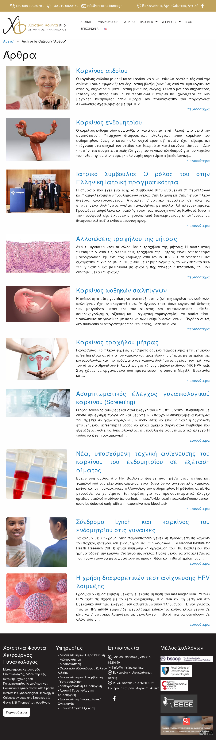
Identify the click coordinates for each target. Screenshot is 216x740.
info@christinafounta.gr (104, 5)
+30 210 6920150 (65, 5)
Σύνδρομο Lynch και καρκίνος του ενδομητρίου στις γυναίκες (143, 525)
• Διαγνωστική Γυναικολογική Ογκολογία (79, 701)
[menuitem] (86, 21)
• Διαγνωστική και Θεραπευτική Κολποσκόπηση (81, 657)
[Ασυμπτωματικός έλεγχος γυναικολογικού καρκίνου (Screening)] (38, 402)
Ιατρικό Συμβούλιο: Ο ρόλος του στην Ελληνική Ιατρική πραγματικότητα (143, 177)
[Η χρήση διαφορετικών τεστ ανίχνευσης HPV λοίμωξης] (36, 597)
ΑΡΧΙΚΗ (86, 22)
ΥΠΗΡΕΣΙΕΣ (169, 22)
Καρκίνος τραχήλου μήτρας (117, 342)
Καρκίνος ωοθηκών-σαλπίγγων (121, 290)
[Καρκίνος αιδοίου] (38, 87)
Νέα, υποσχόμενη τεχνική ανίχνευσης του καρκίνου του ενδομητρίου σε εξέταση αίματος (143, 461)
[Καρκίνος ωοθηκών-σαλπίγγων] (38, 303)
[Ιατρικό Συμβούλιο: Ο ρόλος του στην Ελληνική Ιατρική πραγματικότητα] (38, 190)
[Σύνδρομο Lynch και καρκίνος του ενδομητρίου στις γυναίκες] (36, 541)
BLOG (188, 22)
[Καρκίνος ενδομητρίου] (38, 139)
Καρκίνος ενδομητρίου (109, 122)
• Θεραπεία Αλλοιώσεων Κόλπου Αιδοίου (82, 670)
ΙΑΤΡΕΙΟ (129, 22)
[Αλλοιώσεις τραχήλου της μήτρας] (38, 253)
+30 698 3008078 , (30, 5)
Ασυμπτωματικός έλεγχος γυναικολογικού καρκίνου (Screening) (143, 397)
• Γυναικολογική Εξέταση (76, 708)
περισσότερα (198, 109)
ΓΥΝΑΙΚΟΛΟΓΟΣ (107, 22)
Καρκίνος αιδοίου (102, 70)
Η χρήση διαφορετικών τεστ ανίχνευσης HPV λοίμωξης (143, 581)
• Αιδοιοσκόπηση (69, 664)
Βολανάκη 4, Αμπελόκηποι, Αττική (170, 5)
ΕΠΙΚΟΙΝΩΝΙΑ (90, 29)
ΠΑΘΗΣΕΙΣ (147, 22)
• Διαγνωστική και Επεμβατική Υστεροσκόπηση (80, 679)
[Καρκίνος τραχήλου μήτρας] (38, 358)
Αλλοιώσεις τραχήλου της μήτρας (126, 238)
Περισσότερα (16, 712)
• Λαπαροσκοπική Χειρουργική (80, 686)
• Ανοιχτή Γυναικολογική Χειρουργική (76, 692)
